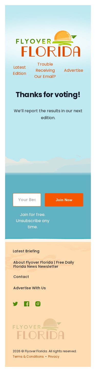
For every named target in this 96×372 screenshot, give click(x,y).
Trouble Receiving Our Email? (45, 70)
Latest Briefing (26, 251)
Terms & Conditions (28, 356)
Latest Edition (19, 70)
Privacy (53, 356)
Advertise (73, 70)
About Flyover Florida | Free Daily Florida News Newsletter (43, 264)
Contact (21, 277)
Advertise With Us (29, 288)
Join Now (64, 200)
